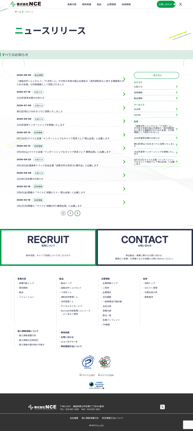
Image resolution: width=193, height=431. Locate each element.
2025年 (137, 114)
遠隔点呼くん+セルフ (71, 287)
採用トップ (150, 283)
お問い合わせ (165, 4)
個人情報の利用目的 (28, 340)
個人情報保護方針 (27, 335)
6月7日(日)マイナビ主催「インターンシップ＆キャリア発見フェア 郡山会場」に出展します (154, 161)
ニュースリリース (69, 341)
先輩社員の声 (151, 292)
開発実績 (65, 332)
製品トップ (66, 283)
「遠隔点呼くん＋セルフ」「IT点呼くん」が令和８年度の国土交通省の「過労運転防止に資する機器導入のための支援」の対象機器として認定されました (154, 129)
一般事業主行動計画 (112, 301)
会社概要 (107, 296)
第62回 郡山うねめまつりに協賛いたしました (154, 144)
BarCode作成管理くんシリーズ (75, 310)
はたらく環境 (151, 287)
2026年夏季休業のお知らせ (147, 137)
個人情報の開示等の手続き (32, 344)
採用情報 (138, 92)
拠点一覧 (107, 315)
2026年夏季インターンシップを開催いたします (154, 152)
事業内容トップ (26, 283)
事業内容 (107, 310)
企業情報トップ (110, 283)
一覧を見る (156, 75)
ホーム (18, 11)
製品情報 (138, 98)
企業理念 (107, 292)
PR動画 (106, 324)
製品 (21, 292)
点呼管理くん (67, 301)
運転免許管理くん (69, 296)
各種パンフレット (111, 319)
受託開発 (23, 287)
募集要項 (149, 296)
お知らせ (138, 86)
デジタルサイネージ (70, 306)
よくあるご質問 (70, 313)
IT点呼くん (66, 292)
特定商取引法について (71, 346)
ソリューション (26, 296)
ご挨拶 (106, 287)
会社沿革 (107, 306)
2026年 (137, 109)
